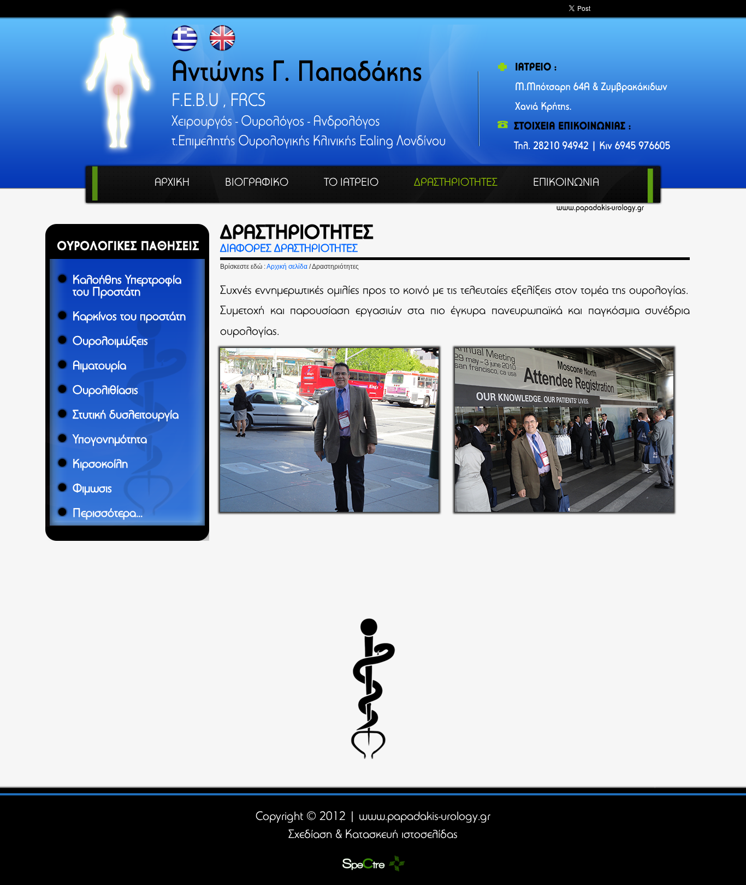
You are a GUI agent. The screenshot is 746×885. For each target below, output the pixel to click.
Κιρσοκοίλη (100, 465)
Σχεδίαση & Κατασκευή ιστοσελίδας (373, 835)
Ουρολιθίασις (105, 391)
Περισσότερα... (108, 514)
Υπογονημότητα (110, 440)
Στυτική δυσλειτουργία (126, 416)
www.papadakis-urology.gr (424, 817)
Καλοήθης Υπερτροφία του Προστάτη (127, 287)
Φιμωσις (92, 489)
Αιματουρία (99, 367)
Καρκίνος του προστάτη (129, 317)
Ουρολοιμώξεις (110, 342)
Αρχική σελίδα (288, 266)
